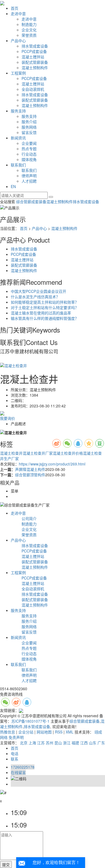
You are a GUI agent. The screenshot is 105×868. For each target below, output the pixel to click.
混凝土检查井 (11, 453)
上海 (32, 742)
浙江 (67, 742)
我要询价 (7, 418)
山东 (92, 742)
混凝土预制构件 (35, 67)
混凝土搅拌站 (33, 56)
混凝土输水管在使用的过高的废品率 (41, 313)
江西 (84, 742)
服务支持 (18, 110)
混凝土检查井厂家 (38, 453)
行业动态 (29, 154)
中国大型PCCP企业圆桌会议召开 (38, 291)
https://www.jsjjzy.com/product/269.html (52, 464)
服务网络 (29, 127)
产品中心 (18, 40)
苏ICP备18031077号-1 (30, 721)
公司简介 (29, 518)
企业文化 (29, 29)
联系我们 (18, 164)
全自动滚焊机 (33, 89)
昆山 (58, 742)
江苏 (41, 742)
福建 (75, 742)
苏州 (49, 742)
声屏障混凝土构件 (30, 469)
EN (13, 186)
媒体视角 (29, 159)
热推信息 (7, 732)
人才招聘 (29, 181)
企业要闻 (29, 143)
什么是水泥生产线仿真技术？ (35, 296)
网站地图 (44, 732)
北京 (23, 742)
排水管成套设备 (35, 46)
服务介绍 (29, 121)
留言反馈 (29, 132)
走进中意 (18, 13)
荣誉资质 (29, 35)
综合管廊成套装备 (31, 201)
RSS (58, 732)
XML (70, 732)
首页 (14, 8)
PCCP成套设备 (34, 51)
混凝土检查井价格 (68, 453)
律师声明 (29, 175)
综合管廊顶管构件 (30, 474)
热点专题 (29, 148)
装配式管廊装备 (35, 62)
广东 (101, 742)
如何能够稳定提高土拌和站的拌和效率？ (45, 302)
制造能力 (29, 24)
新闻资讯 (18, 137)
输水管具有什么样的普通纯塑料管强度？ (45, 318)
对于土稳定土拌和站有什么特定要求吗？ (45, 307)
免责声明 (16, 737)
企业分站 (25, 732)
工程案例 (18, 73)
